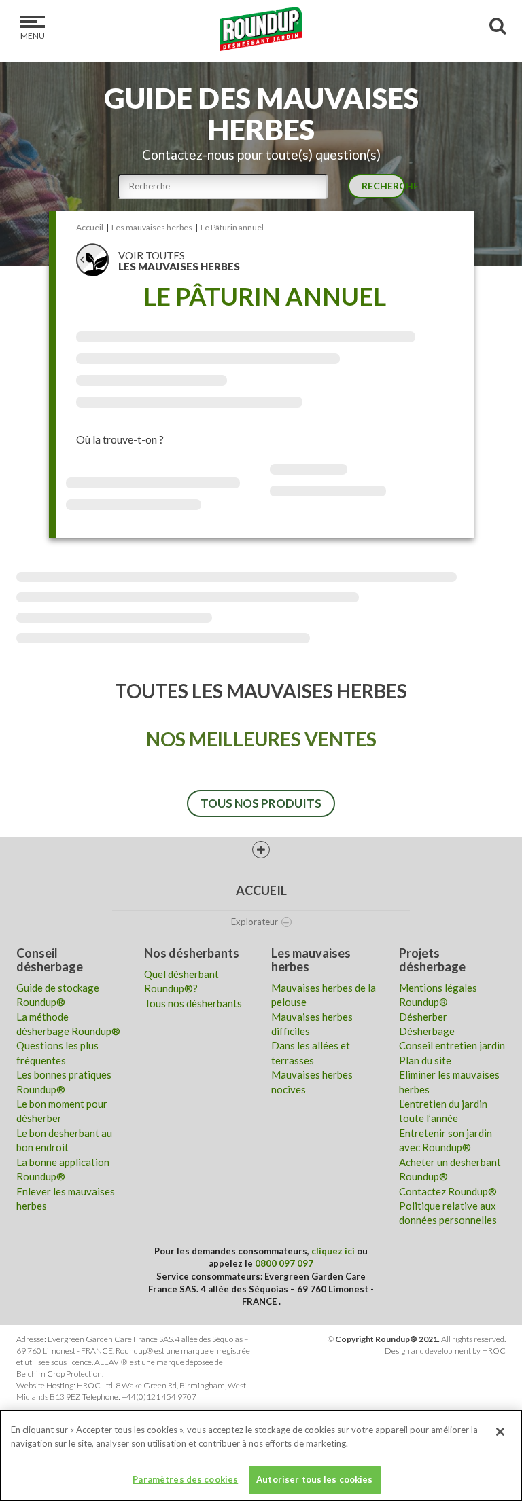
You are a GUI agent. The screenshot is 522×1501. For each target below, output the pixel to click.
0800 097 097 (284, 1263)
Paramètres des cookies (185, 1479)
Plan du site (425, 1060)
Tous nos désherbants (193, 1003)
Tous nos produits (261, 803)
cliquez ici (333, 1251)
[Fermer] (500, 1432)
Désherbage (427, 1031)
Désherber (423, 1017)
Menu (32, 36)
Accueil (261, 890)
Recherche (383, 186)
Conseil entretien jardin (452, 1045)
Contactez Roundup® (448, 1191)
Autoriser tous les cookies (314, 1479)
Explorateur (254, 921)
